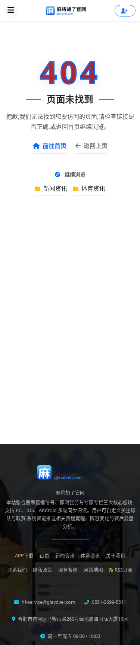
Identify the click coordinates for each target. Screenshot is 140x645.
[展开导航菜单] (10, 10)
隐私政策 (42, 570)
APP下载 (24, 555)
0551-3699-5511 (108, 602)
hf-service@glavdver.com (48, 602)
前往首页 (54, 146)
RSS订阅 (124, 570)
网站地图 (93, 570)
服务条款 (68, 570)
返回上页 (96, 146)
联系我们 (17, 570)
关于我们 (115, 555)
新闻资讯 (54, 188)
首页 (44, 555)
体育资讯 (92, 188)
